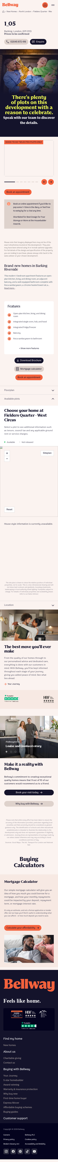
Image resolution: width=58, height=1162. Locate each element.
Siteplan (47, 453)
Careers (6, 1135)
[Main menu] (53, 5)
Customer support (15, 1118)
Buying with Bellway (16, 1069)
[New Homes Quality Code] (43, 1014)
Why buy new (10, 1094)
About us (9, 1051)
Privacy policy (8, 1139)
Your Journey (10, 1076)
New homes (9, 1045)
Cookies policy (30, 1139)
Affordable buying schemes (17, 1107)
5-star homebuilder (13, 1080)
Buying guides (10, 1112)
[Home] (3, 11)
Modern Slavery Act (11, 1144)
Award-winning (11, 1085)
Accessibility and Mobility (35, 1144)
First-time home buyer (15, 1098)
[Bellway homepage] (29, 992)
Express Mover (11, 1103)
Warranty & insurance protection (20, 1089)
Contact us (9, 1063)
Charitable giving (12, 1058)
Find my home (12, 1038)
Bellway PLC (30, 1135)
